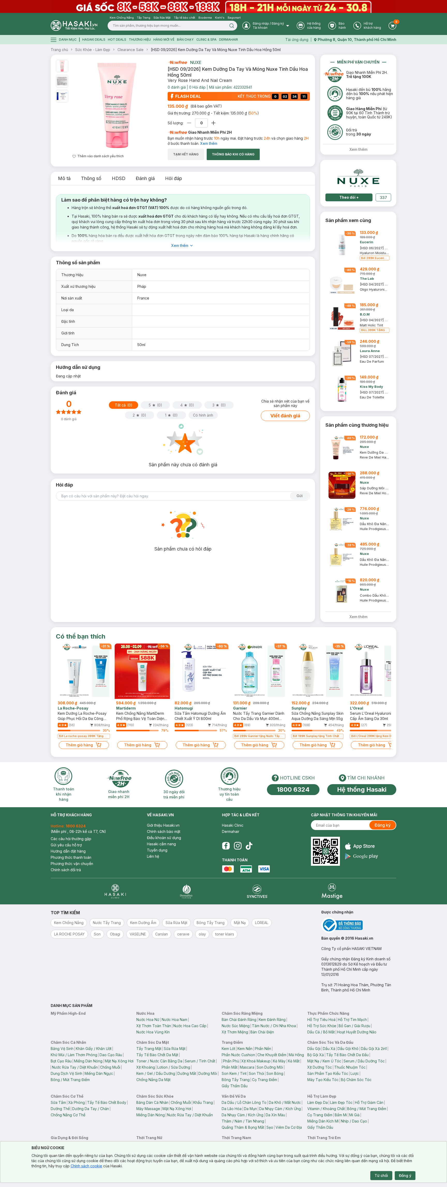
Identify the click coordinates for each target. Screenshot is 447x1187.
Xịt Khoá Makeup (256, 1061)
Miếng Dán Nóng (88, 1061)
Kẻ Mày (279, 1061)
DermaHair (228, 39)
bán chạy (185, 39)
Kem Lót (228, 1048)
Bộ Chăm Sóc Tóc (356, 1079)
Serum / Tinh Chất (200, 1061)
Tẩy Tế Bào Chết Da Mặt (157, 1055)
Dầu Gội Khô (348, 1048)
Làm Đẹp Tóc (341, 1102)
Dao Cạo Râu (111, 1055)
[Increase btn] (213, 123)
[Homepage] (74, 25)
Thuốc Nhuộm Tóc (350, 1067)
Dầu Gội (314, 1048)
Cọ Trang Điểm (264, 1079)
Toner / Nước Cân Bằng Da (159, 1061)
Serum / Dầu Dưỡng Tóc (364, 1061)
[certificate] (358, 925)
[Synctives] (257, 891)
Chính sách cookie (86, 1166)
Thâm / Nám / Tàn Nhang (243, 1121)
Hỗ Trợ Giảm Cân (369, 1102)
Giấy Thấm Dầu (235, 1086)
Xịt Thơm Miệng (235, 1032)
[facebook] (226, 846)
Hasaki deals (93, 39)
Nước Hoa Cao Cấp (189, 1026)
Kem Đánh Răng (272, 1019)
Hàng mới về (163, 39)
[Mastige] (332, 891)
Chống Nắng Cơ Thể (68, 1115)
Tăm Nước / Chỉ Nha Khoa (274, 1026)
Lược (355, 1073)
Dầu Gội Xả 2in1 (374, 1048)
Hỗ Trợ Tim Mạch (352, 1019)
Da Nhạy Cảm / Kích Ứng (280, 1108)
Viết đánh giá (285, 415)
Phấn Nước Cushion (238, 1055)
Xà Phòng (76, 1102)
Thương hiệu (140, 39)
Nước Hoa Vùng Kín (153, 1032)
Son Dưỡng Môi (270, 1067)
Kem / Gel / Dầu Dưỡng (155, 1073)
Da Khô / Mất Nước (285, 1102)
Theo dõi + (349, 197)
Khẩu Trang (203, 1102)
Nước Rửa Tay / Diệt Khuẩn (75, 1067)
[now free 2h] (177, 62)
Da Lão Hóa (232, 1108)
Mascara (247, 1067)
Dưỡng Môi (207, 1073)
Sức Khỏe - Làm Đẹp (92, 49)
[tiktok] (249, 846)
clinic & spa (206, 39)
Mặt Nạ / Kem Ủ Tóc (324, 1061)
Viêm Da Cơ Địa (288, 1127)
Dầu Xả (329, 1048)
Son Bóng (274, 1073)
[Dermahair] (186, 891)
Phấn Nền (263, 1048)
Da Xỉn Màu (275, 1115)
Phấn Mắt (229, 1067)
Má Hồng (296, 1055)
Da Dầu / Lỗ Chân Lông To (244, 1102)
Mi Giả (354, 1115)
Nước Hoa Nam (174, 1019)
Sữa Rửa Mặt (174, 1048)
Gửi (299, 496)
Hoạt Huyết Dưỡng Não (356, 1032)
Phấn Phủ (231, 1061)
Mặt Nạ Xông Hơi (119, 1061)
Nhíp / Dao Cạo (354, 1121)
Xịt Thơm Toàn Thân (153, 1026)
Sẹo (269, 1127)
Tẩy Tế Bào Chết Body (106, 1102)
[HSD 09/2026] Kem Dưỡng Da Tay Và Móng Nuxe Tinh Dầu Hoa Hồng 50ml (216, 49)
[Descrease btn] (189, 123)
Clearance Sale (130, 49)
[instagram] (238, 846)
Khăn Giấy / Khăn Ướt (93, 1048)
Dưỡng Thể (60, 1108)
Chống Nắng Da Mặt (153, 1079)
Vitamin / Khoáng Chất (326, 1108)
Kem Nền (244, 1048)
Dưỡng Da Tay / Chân (90, 1108)
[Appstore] (361, 846)
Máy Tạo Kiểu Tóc (323, 1079)
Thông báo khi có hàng (233, 154)
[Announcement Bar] (223, 6)
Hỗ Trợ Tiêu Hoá (321, 1019)
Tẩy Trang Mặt (148, 1048)
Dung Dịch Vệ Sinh (66, 1073)
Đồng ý (405, 1175)
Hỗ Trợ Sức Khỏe (321, 1026)
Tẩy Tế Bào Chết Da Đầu (347, 1055)
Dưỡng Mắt (186, 1073)
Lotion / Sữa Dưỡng (173, 1067)
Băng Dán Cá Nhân (152, 1102)
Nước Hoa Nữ (147, 1019)
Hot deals (117, 39)
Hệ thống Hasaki (361, 789)
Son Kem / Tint (234, 1073)
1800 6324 (293, 789)
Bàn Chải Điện (262, 1032)
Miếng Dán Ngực (99, 1073)
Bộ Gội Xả (315, 1055)
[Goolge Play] (361, 856)
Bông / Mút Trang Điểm (70, 1079)
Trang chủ (59, 49)
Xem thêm (208, 143)
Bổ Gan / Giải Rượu (354, 1026)
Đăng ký (383, 825)
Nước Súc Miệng (236, 1026)
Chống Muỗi (110, 1067)
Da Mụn (250, 1108)
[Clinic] (115, 891)
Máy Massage (148, 1108)
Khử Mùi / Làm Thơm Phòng (74, 1055)
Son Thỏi (256, 1073)
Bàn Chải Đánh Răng (239, 1019)
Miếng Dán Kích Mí (323, 1121)
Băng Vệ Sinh (62, 1048)
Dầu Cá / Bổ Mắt (321, 1032)
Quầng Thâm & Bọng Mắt (243, 1127)
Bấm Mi (341, 1115)
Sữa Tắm (58, 1102)
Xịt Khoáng (145, 1067)
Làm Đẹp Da (317, 1102)
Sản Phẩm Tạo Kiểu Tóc (327, 1073)
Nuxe (196, 62)
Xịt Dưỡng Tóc (319, 1067)
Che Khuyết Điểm (271, 1055)
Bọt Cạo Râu (61, 1061)
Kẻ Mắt (294, 1061)
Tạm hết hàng (186, 154)
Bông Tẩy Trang (236, 1079)
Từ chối (381, 1175)
